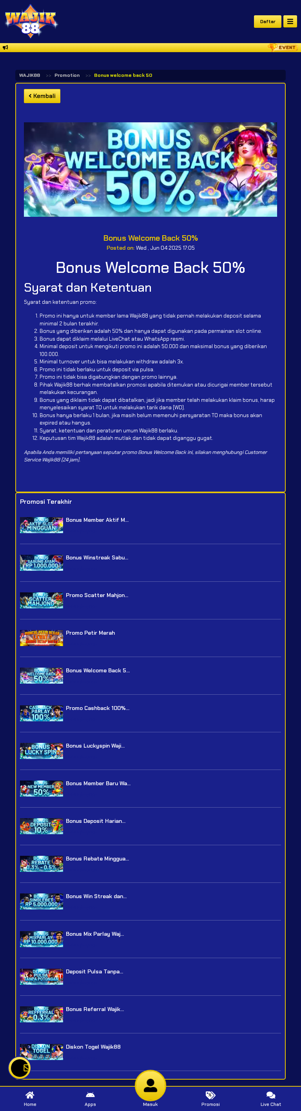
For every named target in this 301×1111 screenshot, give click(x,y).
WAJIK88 (29, 75)
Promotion (67, 75)
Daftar (268, 21)
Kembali (44, 96)
